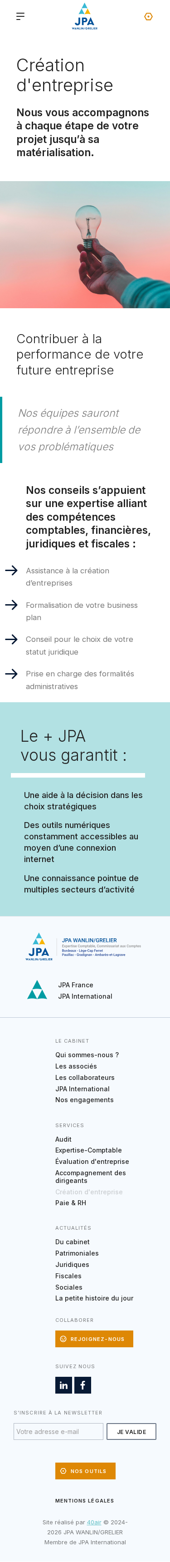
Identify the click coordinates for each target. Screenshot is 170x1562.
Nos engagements (84, 1100)
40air (94, 1522)
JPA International (85, 996)
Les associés (76, 1066)
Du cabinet (72, 1242)
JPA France (75, 985)
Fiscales (68, 1276)
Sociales (69, 1287)
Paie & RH (70, 1203)
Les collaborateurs (85, 1077)
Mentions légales (85, 1501)
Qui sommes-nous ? (87, 1055)
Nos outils (148, 16)
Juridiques (72, 1264)
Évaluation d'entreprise (92, 1161)
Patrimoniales (77, 1253)
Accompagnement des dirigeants (90, 1176)
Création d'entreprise (89, 1192)
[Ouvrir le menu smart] (20, 16)
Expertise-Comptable (88, 1150)
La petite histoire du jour (94, 1298)
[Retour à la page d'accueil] (85, 16)
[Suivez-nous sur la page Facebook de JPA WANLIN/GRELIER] (82, 1385)
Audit (63, 1139)
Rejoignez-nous (98, 1339)
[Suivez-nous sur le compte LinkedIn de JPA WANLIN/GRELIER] (63, 1385)
